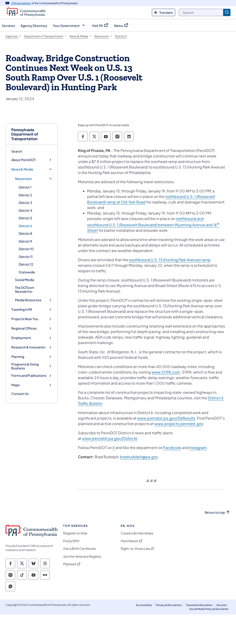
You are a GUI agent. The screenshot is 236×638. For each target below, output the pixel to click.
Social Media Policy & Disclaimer (209, 608)
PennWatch (129, 541)
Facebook (172, 447)
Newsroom (23, 179)
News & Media (22, 169)
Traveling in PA (21, 309)
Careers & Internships (137, 533)
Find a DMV (71, 541)
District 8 (25, 233)
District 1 (25, 187)
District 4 (25, 210)
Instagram (198, 447)
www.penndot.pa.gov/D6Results (166, 418)
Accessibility (144, 604)
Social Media (24, 280)
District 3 (25, 202)
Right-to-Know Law (135, 549)
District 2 (25, 195)
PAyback (70, 564)
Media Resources (28, 300)
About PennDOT (23, 160)
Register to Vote (75, 533)
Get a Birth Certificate (79, 549)
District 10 (26, 249)
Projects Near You (24, 319)
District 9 (25, 241)
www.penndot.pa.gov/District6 (109, 438)
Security (221, 604)
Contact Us (20, 394)
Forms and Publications (28, 375)
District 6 (25, 226)
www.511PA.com (166, 372)
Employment (21, 338)
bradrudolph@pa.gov (139, 456)
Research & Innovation (28, 347)
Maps (15, 385)
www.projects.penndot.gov (178, 423)
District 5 (25, 218)
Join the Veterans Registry (82, 556)
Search (16, 151)
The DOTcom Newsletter (24, 289)
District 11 (25, 257)
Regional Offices (24, 328)
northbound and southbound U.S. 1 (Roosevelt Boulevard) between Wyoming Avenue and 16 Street (153, 224)
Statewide (27, 272)
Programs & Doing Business (25, 366)
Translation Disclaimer (199, 604)
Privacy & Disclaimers (169, 604)
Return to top (215, 512)
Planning (17, 357)
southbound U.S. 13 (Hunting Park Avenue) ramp (170, 259)
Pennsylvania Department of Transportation (24, 134)
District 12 (26, 264)
